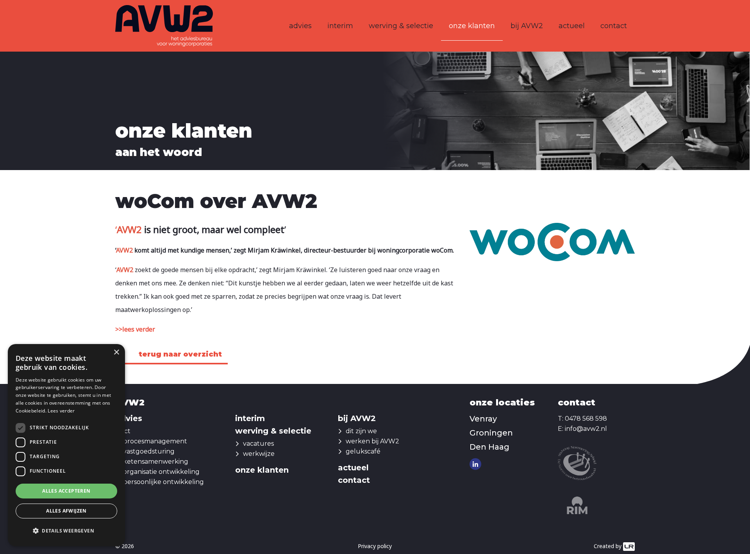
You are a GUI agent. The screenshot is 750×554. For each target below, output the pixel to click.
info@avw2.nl (586, 428)
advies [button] (300, 26)
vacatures (258, 443)
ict (126, 431)
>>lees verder (135, 329)
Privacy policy (375, 546)
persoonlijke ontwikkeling (163, 482)
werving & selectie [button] (401, 26)
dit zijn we (361, 431)
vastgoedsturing (149, 451)
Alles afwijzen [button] (66, 510)
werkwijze (259, 453)
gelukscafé (363, 451)
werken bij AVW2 (372, 441)
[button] (66, 531)
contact (613, 26)
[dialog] (66, 445)
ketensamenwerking (155, 461)
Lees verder (61, 410)
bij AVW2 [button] (527, 26)
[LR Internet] (629, 546)
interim (340, 26)
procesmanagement (155, 441)
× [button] (116, 352)
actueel (572, 26)
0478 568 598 (586, 418)
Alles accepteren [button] (66, 491)
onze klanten (472, 26)
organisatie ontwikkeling (161, 471)
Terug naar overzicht (180, 354)
